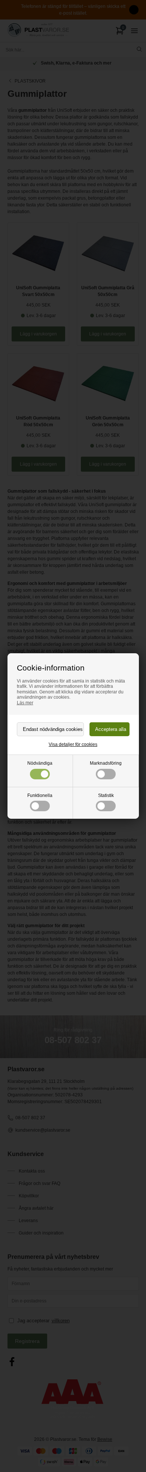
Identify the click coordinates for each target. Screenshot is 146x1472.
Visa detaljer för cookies (73, 744)
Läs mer (25, 702)
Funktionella (39, 795)
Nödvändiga (39, 763)
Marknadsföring (106, 763)
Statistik (106, 795)
